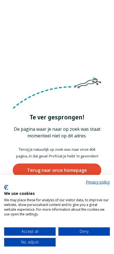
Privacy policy (98, 182)
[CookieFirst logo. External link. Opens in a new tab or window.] (6, 187)
